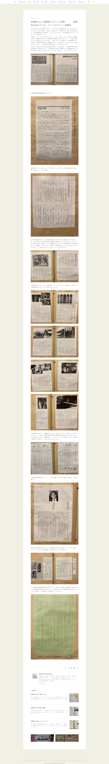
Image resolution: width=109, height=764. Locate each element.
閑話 (88, 1)
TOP (15, 1)
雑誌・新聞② (44, 1)
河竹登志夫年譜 (22, 1)
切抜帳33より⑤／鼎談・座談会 (38, 707)
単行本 (29, 1)
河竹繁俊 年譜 (71, 1)
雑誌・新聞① (36, 1)
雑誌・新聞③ (52, 1)
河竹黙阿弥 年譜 (81, 1)
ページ (93, 1)
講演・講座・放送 (61, 1)
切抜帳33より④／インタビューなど (39, 721)
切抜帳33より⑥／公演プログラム (38, 694)
